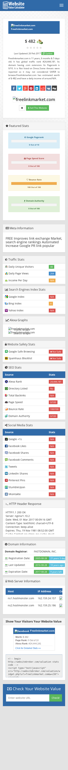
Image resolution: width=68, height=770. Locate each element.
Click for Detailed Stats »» (28, 648)
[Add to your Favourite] (22, 108)
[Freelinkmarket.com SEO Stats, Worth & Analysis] (54, 88)
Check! (56, 698)
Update (49, 53)
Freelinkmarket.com (22, 29)
